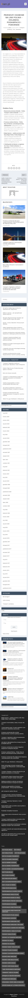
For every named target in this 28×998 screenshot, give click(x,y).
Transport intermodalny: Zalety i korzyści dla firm (12, 723)
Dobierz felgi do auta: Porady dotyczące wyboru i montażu (13, 368)
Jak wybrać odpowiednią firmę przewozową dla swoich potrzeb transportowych (13, 834)
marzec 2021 (6, 474)
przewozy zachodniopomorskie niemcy (13, 953)
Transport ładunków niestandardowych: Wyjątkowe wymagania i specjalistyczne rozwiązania (13, 678)
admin (9, 27)
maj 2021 (5, 466)
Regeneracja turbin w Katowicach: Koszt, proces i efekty (13, 815)
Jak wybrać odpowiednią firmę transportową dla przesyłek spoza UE (13, 742)
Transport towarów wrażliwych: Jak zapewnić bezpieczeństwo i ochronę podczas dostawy (12, 339)
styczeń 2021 (6, 481)
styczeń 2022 (6, 438)
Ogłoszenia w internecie (7, 706)
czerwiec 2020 (6, 506)
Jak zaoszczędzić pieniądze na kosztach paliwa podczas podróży (16, 643)
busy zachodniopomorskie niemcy (11, 881)
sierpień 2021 (6, 456)
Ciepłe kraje (10, 696)
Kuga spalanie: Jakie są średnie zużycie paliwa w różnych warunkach (13, 806)
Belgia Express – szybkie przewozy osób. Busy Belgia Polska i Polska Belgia (12, 718)
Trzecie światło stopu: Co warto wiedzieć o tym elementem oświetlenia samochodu (13, 728)
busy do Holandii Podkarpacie (10, 856)
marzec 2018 (6, 531)
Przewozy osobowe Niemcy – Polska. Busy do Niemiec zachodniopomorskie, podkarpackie (14, 123)
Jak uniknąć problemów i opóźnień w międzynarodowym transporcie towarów (13, 388)
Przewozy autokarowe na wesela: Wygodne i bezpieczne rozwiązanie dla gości (12, 747)
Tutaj (2, 610)
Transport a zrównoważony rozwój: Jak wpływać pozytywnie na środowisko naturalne (13, 378)
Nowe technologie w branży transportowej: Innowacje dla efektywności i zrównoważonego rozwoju (13, 767)
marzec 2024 (6, 420)
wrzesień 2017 (6, 552)
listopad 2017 (6, 545)
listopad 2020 (6, 488)
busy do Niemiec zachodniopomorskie (12, 869)
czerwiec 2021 (6, 463)
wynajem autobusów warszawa (11, 975)
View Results (14, 631)
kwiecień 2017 (6, 563)
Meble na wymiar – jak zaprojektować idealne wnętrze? (12, 313)
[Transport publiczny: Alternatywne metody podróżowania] (14, 233)
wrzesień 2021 (6, 452)
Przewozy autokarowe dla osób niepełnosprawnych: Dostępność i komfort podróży (13, 394)
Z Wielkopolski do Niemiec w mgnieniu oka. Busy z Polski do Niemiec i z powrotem (14, 145)
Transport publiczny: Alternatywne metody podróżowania (12, 243)
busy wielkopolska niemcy (9, 878)
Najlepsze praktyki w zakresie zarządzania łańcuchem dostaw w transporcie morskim (12, 782)
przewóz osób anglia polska (10, 959)
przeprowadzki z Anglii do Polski (11, 931)
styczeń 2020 (6, 523)
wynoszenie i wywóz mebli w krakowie (12, 982)
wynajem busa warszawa (9, 979)
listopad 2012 (6, 584)
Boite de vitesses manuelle (9, 373)
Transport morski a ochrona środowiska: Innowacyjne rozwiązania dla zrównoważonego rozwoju (13, 796)
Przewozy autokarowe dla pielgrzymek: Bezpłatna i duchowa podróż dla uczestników (14, 757)
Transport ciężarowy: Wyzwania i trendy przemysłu (11, 801)
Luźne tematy (6, 600)
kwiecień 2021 (6, 470)
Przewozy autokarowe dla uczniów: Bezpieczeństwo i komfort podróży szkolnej (14, 354)
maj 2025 (5, 413)
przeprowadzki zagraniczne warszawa (13, 927)
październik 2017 (7, 549)
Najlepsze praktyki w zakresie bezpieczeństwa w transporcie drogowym (13, 660)
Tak (5, 619)
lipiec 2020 (5, 502)
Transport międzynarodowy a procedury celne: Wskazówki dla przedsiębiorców (13, 819)
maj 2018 (5, 527)
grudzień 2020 (6, 484)
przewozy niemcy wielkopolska (11, 947)
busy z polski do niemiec (9, 885)
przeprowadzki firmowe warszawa (12, 901)
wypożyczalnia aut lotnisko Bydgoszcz (13, 985)
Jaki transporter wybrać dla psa (9, 791)
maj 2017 (5, 559)
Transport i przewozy (8, 604)
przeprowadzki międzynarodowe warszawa (11, 911)
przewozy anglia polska (9, 934)
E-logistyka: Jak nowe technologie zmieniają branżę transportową (14, 349)
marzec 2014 (6, 570)
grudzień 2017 (6, 541)
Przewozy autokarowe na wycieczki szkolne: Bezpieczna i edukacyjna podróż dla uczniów (14, 333)
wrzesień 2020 (6, 495)
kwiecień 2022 (6, 427)
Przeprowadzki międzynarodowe (11, 907)
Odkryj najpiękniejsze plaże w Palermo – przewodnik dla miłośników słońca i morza (13, 328)
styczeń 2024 (6, 424)
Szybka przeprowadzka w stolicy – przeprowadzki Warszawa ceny (11, 383)
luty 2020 (5, 520)
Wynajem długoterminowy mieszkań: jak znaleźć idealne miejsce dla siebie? (13, 318)
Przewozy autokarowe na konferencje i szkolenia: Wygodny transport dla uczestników (13, 824)
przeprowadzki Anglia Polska (10, 894)
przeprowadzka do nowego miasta (12, 891)
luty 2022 (5, 434)
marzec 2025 (6, 416)
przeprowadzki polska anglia (10, 915)
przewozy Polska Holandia (9, 950)
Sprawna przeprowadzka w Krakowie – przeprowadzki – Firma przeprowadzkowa (11, 787)
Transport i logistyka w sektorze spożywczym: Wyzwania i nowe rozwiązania (14, 364)
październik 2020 (7, 491)
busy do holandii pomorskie (10, 859)
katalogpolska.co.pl (6, 405)
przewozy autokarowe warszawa (11, 937)
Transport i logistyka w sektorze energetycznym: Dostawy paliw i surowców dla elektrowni (11, 288)
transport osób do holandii (10, 972)
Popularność (11, 668)
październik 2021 (7, 448)
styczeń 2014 (6, 577)
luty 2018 (5, 534)
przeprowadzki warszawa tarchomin (12, 924)
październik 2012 (7, 588)
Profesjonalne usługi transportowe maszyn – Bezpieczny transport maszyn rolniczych (12, 777)
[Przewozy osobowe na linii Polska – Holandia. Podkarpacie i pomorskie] (14, 41)
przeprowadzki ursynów (9, 918)
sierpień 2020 (6, 499)
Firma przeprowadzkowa (9, 888)
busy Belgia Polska (20, 853)
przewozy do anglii (7, 940)
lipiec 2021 (5, 459)
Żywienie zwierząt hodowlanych (15, 688)
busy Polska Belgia (7, 872)
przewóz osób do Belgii (8, 963)
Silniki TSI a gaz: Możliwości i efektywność (13, 399)
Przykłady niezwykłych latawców (9, 810)
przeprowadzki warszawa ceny (10, 921)
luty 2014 (5, 574)
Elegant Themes (14, 994)
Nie (5, 623)
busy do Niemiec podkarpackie (10, 865)
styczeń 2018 (6, 538)
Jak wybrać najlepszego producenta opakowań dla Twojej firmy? (12, 308)
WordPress (14, 996)
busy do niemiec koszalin (9, 862)
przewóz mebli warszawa (9, 956)
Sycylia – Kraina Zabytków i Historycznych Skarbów (13, 323)
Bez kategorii (6, 596)
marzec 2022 (6, 431)
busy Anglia (17, 849)
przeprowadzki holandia (9, 904)
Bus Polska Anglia (7, 849)
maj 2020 (5, 509)
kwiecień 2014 (6, 566)
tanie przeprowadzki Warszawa (11, 969)
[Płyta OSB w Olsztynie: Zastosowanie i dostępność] (14, 255)
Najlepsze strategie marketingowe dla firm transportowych (14, 344)
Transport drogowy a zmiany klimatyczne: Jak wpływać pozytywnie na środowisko (13, 772)
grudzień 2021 (6, 441)
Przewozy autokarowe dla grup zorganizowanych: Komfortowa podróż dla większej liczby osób (13, 222)
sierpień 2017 (6, 556)
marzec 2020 (6, 516)
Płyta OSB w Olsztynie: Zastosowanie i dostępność (13, 265)
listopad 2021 (6, 445)
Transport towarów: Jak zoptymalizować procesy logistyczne (13, 829)
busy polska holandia (8, 875)
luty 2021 (5, 477)
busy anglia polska (7, 853)
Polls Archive (6, 633)
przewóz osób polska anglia (10, 966)
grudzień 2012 (6, 581)
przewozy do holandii (8, 943)
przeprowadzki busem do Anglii (11, 897)
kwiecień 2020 (6, 513)
